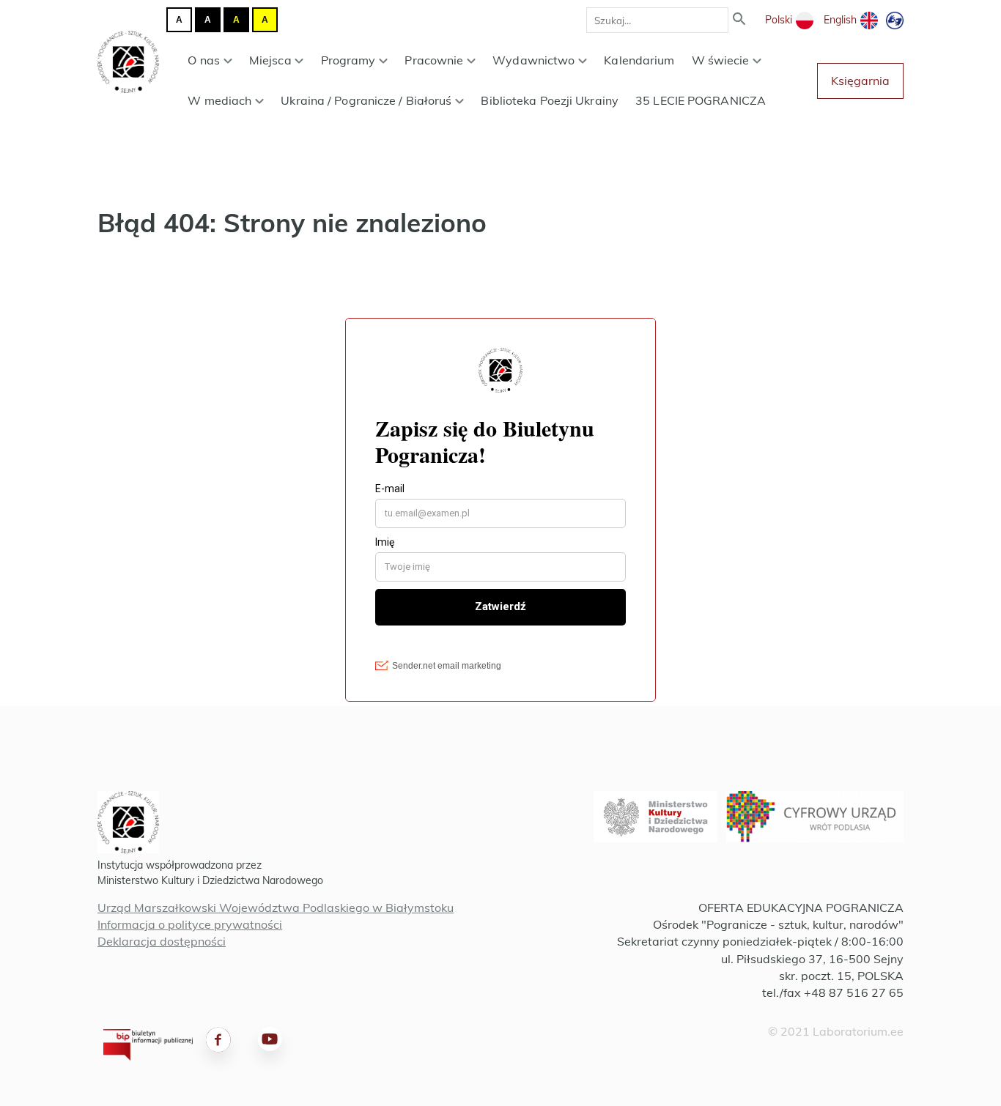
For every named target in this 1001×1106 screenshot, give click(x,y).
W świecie (721, 60)
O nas (204, 60)
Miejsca (270, 60)
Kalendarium (639, 60)
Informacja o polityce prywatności (189, 924)
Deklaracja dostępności (161, 941)
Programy (348, 60)
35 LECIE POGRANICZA (700, 100)
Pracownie (434, 60)
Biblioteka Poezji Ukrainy (549, 100)
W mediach (219, 100)
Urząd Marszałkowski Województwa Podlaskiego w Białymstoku (275, 907)
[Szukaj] (739, 20)
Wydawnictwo (533, 60)
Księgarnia (860, 80)
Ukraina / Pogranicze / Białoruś (366, 100)
